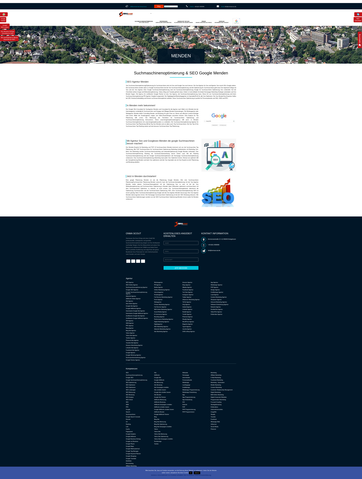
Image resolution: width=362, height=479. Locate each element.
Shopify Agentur (187, 319)
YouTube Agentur (187, 292)
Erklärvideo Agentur (216, 314)
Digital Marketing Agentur (161, 321)
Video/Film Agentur (216, 312)
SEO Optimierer (130, 385)
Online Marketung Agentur (162, 289)
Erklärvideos (214, 407)
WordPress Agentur (188, 321)
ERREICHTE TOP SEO (183, 22)
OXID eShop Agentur (188, 331)
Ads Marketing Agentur (161, 331)
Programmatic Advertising (218, 399)
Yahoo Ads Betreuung (160, 434)
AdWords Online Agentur (133, 298)
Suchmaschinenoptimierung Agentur (136, 287)
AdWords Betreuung (160, 399)
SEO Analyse (130, 397)
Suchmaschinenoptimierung (134, 375)
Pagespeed (129, 431)
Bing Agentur (129, 328)
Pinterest (213, 429)
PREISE (204, 22)
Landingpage (186, 385)
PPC (127, 407)
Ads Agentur (129, 301)
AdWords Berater (159, 412)
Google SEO (129, 377)
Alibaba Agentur (187, 287)
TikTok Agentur (186, 302)
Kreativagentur (158, 294)
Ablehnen (197, 472)
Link (127, 426)
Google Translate (131, 458)
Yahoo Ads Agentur (131, 335)
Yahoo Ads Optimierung (161, 436)
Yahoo (156, 429)
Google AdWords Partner (161, 414)
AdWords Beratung (159, 402)
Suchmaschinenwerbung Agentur (136, 357)
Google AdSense (131, 436)
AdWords (157, 375)
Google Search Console (133, 417)
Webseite (185, 372)
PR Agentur (157, 285)
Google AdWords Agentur (133, 308)
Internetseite (186, 377)
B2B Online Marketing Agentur (163, 309)
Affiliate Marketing (131, 466)
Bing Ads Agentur (131, 330)
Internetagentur (158, 292)
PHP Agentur (214, 287)
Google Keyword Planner (133, 453)
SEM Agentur (130, 323)
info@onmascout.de (230, 6)
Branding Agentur (159, 316)
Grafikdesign (186, 387)
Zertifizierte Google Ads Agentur (135, 316)
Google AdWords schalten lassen (164, 409)
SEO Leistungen (131, 390)
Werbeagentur (158, 282)
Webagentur (157, 302)
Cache (128, 429)
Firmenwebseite (187, 380)
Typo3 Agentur (186, 326)
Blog (158, 6)
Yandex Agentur (130, 338)
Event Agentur (158, 299)
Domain (128, 419)
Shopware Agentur (216, 299)
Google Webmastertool (133, 448)
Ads (155, 372)
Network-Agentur (216, 307)
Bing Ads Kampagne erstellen (163, 426)
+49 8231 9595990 (199, 6)
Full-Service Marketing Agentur (163, 297)
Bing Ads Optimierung (160, 424)
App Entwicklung (187, 399)
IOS (183, 402)
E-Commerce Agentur (160, 314)
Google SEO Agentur (132, 289)
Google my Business (132, 441)
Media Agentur (158, 287)
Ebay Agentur (186, 285)
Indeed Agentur (187, 307)
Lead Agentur (215, 294)
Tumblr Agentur (187, 314)
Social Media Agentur (160, 312)
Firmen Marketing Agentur (162, 304)
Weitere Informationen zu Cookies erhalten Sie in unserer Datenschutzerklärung (181, 475)
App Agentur (214, 282)
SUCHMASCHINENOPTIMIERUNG (144, 22)
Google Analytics (131, 434)
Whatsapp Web (215, 421)
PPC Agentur (129, 325)
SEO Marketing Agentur (161, 326)
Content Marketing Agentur (219, 297)
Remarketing (129, 463)
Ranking (128, 424)
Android (184, 404)
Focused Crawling (216, 402)
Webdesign (185, 382)
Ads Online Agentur (131, 303)
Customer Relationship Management (222, 390)
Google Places (130, 444)
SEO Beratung (130, 394)
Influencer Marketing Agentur (191, 299)
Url (127, 421)
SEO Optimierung (131, 382)
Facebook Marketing (217, 380)
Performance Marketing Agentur (163, 319)
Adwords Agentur (131, 296)
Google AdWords (159, 380)
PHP (183, 407)
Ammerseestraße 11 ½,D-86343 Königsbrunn (222, 239)
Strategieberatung (216, 404)
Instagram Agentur (187, 294)
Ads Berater (157, 394)
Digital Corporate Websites (219, 397)
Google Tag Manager (132, 451)
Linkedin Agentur (187, 309)
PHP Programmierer (188, 412)
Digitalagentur (158, 324)
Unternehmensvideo (217, 409)
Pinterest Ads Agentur (132, 340)
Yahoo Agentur (130, 333)
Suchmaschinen (130, 414)
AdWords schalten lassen (161, 407)
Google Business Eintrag (133, 439)
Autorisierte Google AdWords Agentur (137, 313)
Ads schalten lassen (160, 390)
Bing (155, 417)
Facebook (214, 419)
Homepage (185, 375)
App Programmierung (188, 397)
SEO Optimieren (131, 387)
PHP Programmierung (189, 409)
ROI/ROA (128, 461)
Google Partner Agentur (133, 360)
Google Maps (130, 446)
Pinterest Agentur (187, 316)
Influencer (214, 424)
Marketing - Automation (218, 382)
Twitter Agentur (186, 297)
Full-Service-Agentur (160, 307)
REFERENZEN (163, 22)
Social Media (214, 426)
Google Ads (157, 377)
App (183, 394)
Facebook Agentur (187, 289)
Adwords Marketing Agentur (162, 329)
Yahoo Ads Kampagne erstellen (163, 439)
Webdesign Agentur (216, 285)
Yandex (156, 444)
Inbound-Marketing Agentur (219, 302)
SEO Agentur (130, 282)
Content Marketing (216, 387)
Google (128, 409)
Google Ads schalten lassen (162, 392)
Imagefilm (214, 412)
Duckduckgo (157, 441)
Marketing (214, 372)
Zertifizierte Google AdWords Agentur (137, 318)
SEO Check (129, 399)
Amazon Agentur (187, 282)
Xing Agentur (186, 304)
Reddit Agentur (186, 312)
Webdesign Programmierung (191, 390)
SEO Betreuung (130, 392)
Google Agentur (130, 352)
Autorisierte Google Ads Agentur (135, 311)
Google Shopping (131, 456)
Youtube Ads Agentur (132, 343)
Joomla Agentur (187, 329)
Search (128, 412)
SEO (127, 372)
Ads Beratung (158, 385)
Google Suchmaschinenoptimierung (136, 380)
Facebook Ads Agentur (132, 350)
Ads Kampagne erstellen (161, 387)
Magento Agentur (187, 324)
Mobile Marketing (216, 385)
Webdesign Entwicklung (189, 392)
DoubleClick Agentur (217, 309)
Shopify (213, 414)
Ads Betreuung (158, 382)
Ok (190, 472)
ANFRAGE (222, 22)
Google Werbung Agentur (133, 355)
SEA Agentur (129, 320)
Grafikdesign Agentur (217, 292)
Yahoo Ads (157, 431)
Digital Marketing (216, 392)
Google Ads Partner (160, 397)
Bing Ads (156, 419)
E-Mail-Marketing (216, 377)
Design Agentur (215, 289)
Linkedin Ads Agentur (132, 347)
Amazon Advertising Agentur (134, 345)
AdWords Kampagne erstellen (163, 404)
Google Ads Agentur (132, 306)
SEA (127, 402)
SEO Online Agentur (132, 285)
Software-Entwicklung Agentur (220, 304)
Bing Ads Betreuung (160, 421)
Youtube (213, 417)
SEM (127, 404)
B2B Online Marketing (217, 394)
